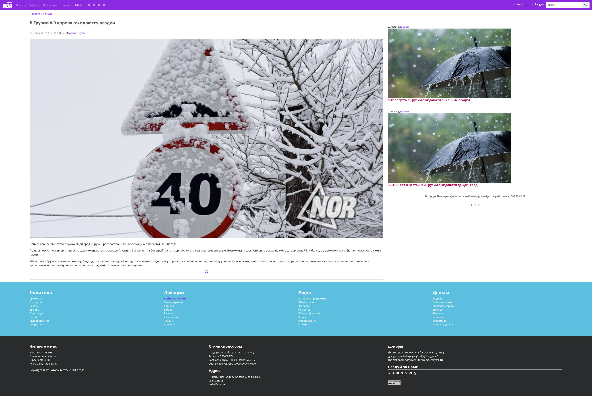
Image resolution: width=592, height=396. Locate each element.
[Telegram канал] (103, 5)
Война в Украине (175, 298)
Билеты (437, 309)
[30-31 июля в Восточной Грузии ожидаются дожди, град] (449, 148)
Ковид (302, 317)
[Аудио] (89, 5)
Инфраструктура (443, 324)
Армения (169, 324)
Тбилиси (169, 320)
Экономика (439, 320)
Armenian (521, 4)
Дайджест (35, 5)
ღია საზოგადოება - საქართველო (417, 356)
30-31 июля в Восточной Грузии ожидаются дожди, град (432, 185)
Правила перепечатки (43, 356)
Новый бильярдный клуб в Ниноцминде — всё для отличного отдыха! (475, 196)
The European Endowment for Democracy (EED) (416, 352)
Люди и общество (309, 313)
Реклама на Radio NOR (43, 363)
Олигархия (36, 302)
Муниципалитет (39, 320)
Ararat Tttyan (77, 33)
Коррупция (36, 324)
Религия (303, 324)
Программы (50, 5)
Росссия (169, 306)
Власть (34, 306)
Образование (306, 320)
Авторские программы (312, 298)
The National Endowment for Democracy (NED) (415, 360)
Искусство (304, 309)
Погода (47, 13)
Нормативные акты (41, 352)
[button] (471, 204)
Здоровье (304, 306)
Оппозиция (36, 313)
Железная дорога (443, 306)
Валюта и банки (442, 302)
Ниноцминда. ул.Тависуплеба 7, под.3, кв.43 (235, 377)
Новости (21, 5)
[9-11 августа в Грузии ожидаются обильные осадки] (449, 63)
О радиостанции (40, 360)
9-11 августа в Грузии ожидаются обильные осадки (429, 100)
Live (80, 5)
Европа (168, 313)
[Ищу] (586, 5)
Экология (438, 317)
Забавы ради (306, 302)
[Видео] (99, 5)
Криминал (36, 298)
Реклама (65, 5)
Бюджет (437, 298)
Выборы (34, 309)
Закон (33, 317)
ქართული (538, 4)
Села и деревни (173, 302)
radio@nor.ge (217, 384)
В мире (168, 309)
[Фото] (94, 5)
